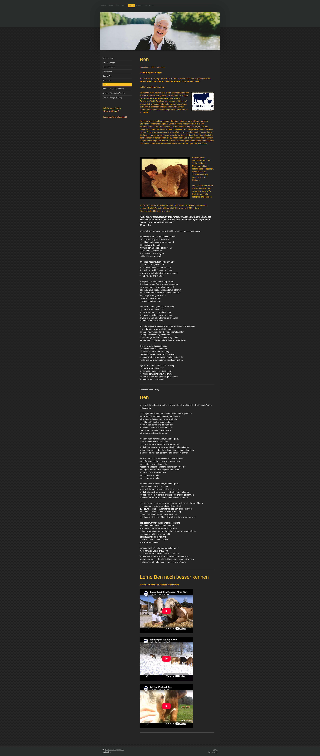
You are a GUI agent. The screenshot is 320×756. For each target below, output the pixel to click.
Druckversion (110, 750)
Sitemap (120, 750)
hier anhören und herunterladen (152, 67)
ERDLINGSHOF (147, 98)
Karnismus (202, 143)
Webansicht (213, 752)
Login (215, 750)
